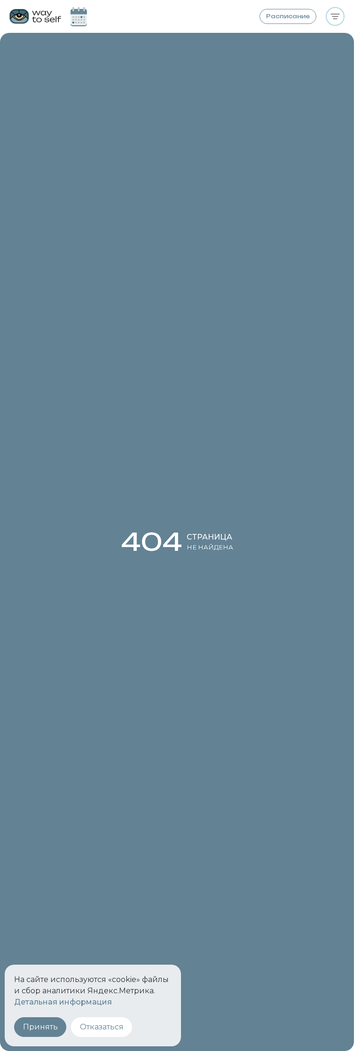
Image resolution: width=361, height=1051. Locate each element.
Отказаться (102, 1026)
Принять (40, 1026)
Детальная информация (63, 1002)
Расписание (288, 16)
